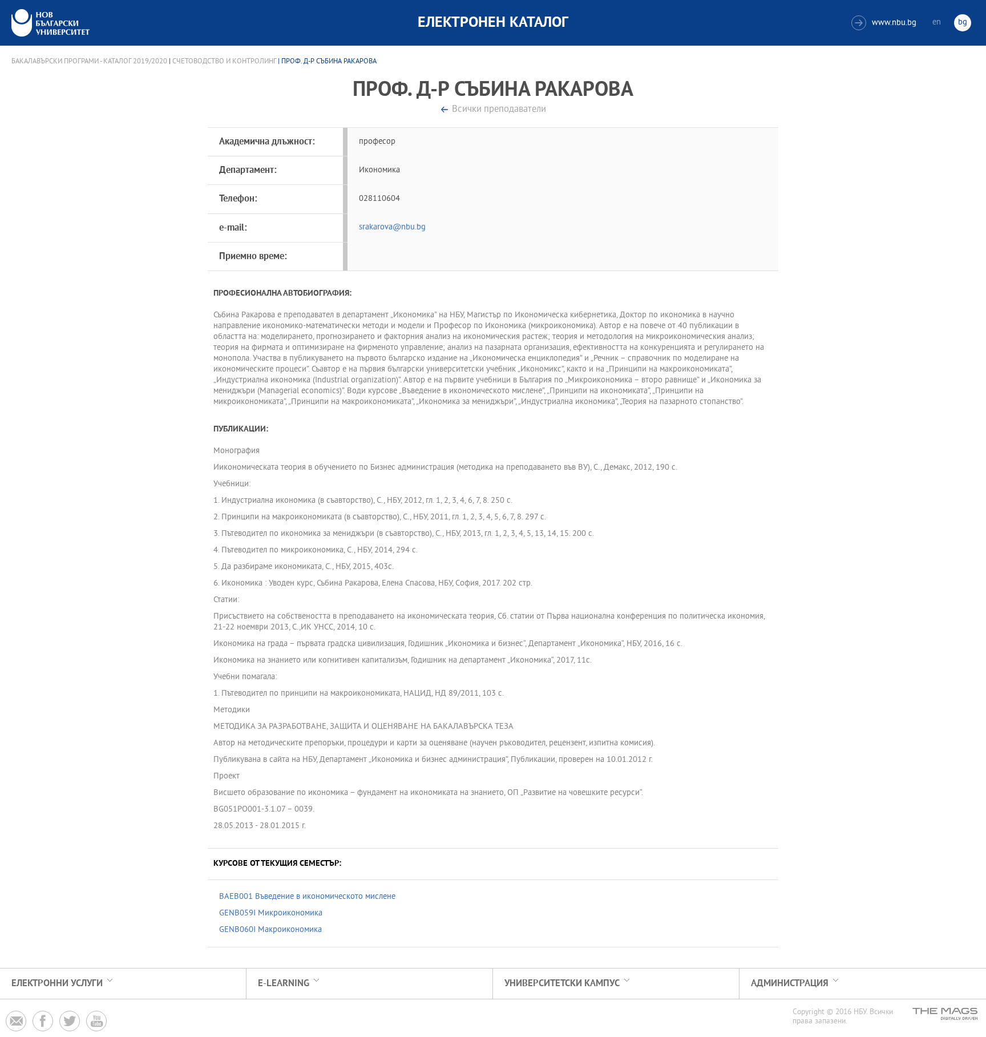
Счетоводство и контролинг (224, 61)
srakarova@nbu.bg (392, 227)
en (936, 22)
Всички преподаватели (499, 110)
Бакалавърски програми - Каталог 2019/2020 (89, 61)
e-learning (283, 984)
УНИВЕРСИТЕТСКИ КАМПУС (562, 984)
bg (962, 22)
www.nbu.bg (885, 23)
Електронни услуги (57, 984)
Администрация (790, 984)
